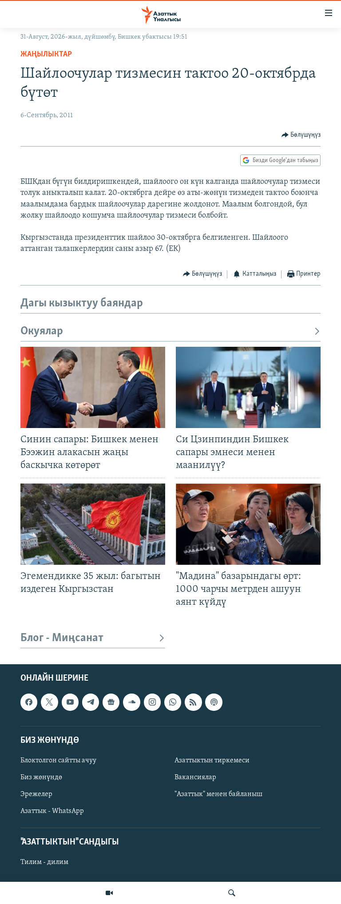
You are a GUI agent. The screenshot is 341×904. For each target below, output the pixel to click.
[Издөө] (231, 893)
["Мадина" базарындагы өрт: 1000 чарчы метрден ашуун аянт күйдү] (248, 524)
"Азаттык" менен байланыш (218, 794)
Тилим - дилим (44, 862)
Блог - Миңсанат (61, 638)
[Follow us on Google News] (111, 702)
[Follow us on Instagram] (152, 702)
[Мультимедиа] (109, 893)
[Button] (301, 135)
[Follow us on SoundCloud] (131, 702)
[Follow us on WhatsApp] (172, 702)
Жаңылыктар (46, 55)
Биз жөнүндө (41, 777)
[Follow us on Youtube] (70, 702)
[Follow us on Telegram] (90, 702)
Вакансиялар (195, 777)
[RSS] (193, 702)
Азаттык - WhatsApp (52, 811)
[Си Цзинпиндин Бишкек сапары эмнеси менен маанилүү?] (248, 387)
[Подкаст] (213, 702)
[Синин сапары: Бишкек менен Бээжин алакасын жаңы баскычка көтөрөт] (92, 387)
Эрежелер (36, 794)
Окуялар (41, 331)
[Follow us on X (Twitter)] (49, 702)
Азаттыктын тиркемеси (212, 760)
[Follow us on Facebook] (28, 702)
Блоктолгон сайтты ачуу (58, 760)
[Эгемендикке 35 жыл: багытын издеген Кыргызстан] (92, 524)
